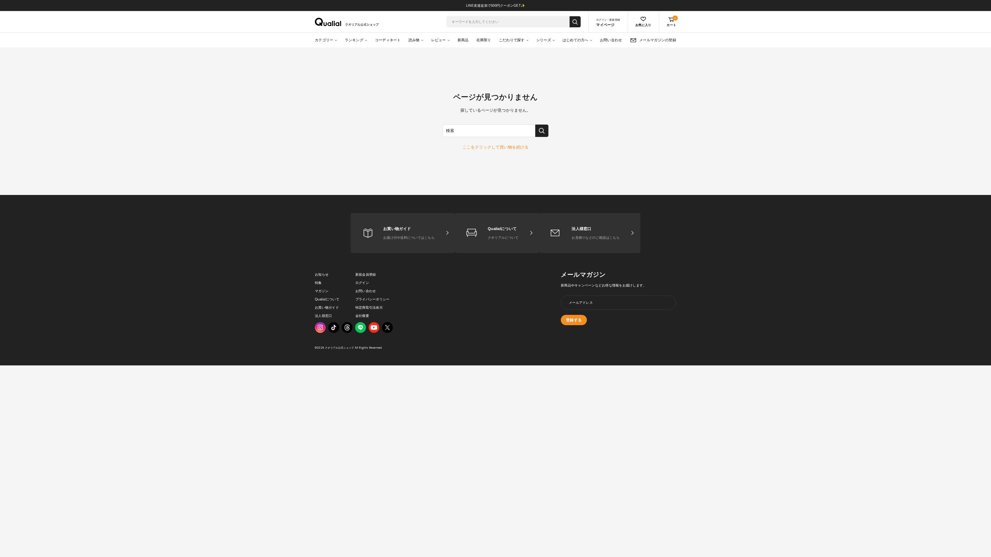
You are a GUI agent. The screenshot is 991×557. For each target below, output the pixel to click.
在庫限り (483, 40)
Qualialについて (327, 299)
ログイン (362, 283)
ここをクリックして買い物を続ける (495, 147)
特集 (318, 283)
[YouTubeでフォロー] (374, 327)
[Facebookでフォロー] (360, 327)
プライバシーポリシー (372, 299)
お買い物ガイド (327, 307)
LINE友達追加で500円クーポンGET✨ (495, 5)
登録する (574, 320)
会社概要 (362, 316)
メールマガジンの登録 (657, 40)
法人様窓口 (323, 316)
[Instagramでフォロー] (320, 327)
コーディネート (388, 40)
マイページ (605, 25)
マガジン (322, 291)
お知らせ (322, 274)
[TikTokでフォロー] (333, 327)
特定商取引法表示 (369, 307)
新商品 (463, 40)
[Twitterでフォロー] (387, 327)
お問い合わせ (611, 40)
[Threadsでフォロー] (347, 327)
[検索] (575, 21)
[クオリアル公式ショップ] (347, 22)
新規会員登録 (365, 274)
